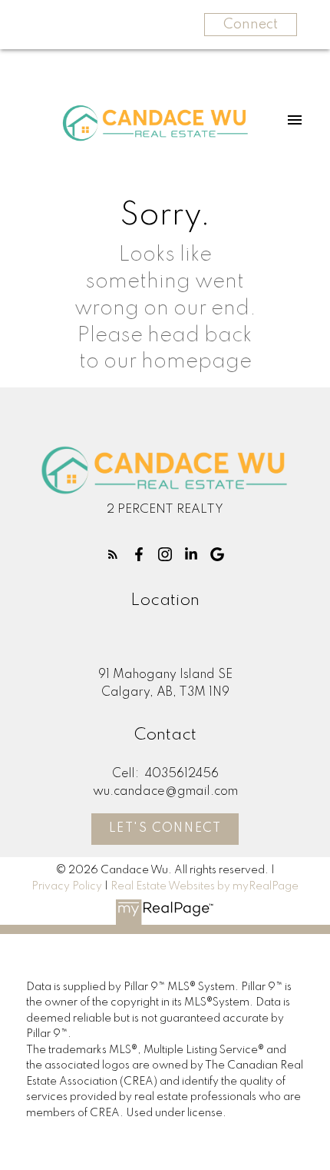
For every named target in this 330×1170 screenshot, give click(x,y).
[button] (113, 554)
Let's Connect (165, 829)
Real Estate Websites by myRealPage (205, 886)
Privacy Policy (66, 886)
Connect (250, 25)
